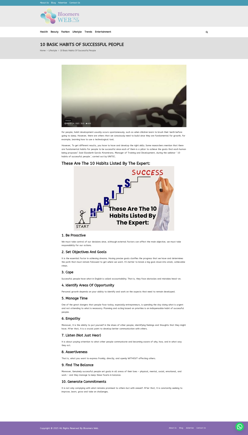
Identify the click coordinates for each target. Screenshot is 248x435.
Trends (88, 31)
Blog (53, 3)
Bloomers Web (90, 428)
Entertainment (103, 31)
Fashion (65, 31)
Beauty (54, 31)
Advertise (62, 3)
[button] (239, 426)
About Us (44, 3)
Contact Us (74, 3)
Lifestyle (77, 31)
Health (44, 31)
